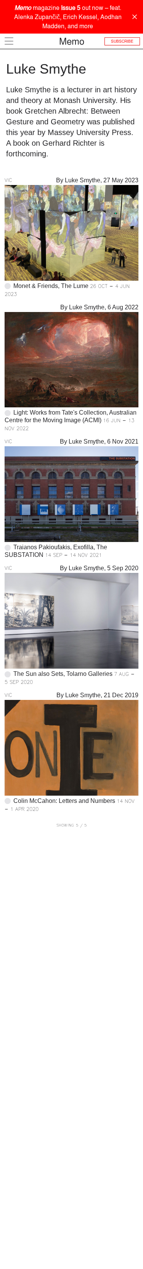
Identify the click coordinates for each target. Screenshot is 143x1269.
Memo (71, 41)
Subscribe (122, 41)
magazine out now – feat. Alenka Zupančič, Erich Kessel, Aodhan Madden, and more (68, 16)
